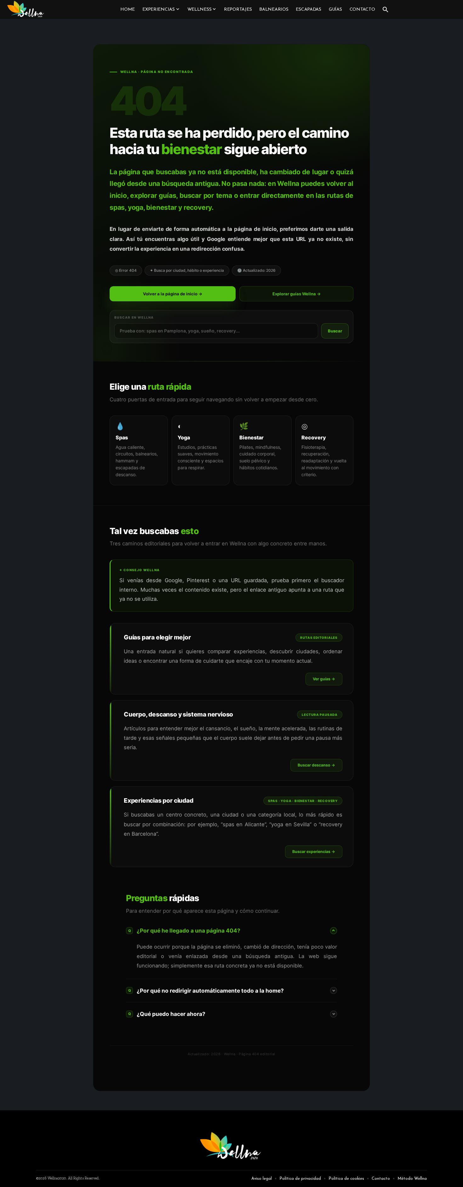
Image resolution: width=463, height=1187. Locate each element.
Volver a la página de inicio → (172, 293)
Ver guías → (324, 679)
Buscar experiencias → (313, 851)
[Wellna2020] (26, 9)
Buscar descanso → (316, 765)
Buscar (335, 330)
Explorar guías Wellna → (296, 293)
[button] (385, 9)
